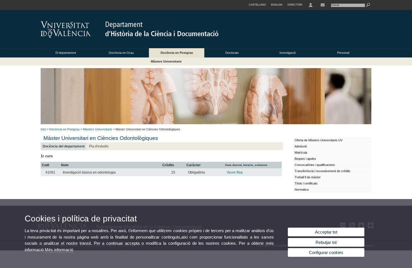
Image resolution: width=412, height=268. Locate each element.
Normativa (302, 189)
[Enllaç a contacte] (323, 5)
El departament (65, 52)
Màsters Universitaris (166, 61)
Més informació (59, 249)
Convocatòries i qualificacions (315, 165)
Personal (343, 52)
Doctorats (232, 52)
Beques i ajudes (305, 158)
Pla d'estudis (98, 146)
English (277, 4)
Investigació (287, 52)
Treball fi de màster (308, 177)
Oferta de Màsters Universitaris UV (318, 140)
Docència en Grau (121, 52)
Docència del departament (64, 146)
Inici (43, 129)
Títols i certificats (306, 183)
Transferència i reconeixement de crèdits (322, 171)
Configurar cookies (326, 252)
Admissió (301, 146)
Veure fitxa (235, 172)
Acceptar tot (326, 232)
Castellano (257, 4)
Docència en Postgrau (177, 52)
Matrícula (301, 152)
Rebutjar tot (326, 242)
